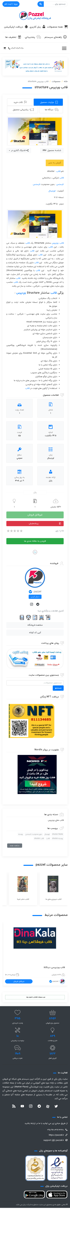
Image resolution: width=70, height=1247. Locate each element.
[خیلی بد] (8, 531)
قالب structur (39, 838)
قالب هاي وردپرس (56, 820)
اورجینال (52, 190)
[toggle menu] (64, 48)
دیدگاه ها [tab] (49, 109)
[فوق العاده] (21, 531)
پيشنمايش (33, 523)
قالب (58, 171)
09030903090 (17, 48)
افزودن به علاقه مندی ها (35, 541)
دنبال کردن (35, 596)
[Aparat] (47, 1106)
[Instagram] (32, 604)
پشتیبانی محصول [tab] (20, 109)
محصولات (56, 81)
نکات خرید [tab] (18, 102)
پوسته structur (57, 838)
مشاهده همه (14, 845)
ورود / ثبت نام (11, 4)
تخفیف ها (10, 37)
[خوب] (17, 531)
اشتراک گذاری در (18, 150)
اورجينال (47, 834)
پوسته (20, 834)
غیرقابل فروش (35, 515)
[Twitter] (56, 1106)
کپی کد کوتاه (35, 632)
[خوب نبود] (11, 531)
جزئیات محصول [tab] (47, 102)
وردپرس (55, 243)
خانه (66, 81)
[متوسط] (14, 531)
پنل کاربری (35, 27)
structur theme (57, 834)
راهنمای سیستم (53, 37)
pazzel (37, 591)
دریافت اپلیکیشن (13, 27)
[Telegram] (38, 604)
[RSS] (14, 1106)
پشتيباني (30, 37)
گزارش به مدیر (54, 162)
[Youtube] (22, 1106)
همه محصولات (55, 27)
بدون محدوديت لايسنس (33, 834)
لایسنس (60, 184)
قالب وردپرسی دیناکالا (54, 967)
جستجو (58, 688)
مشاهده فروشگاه (35, 625)
